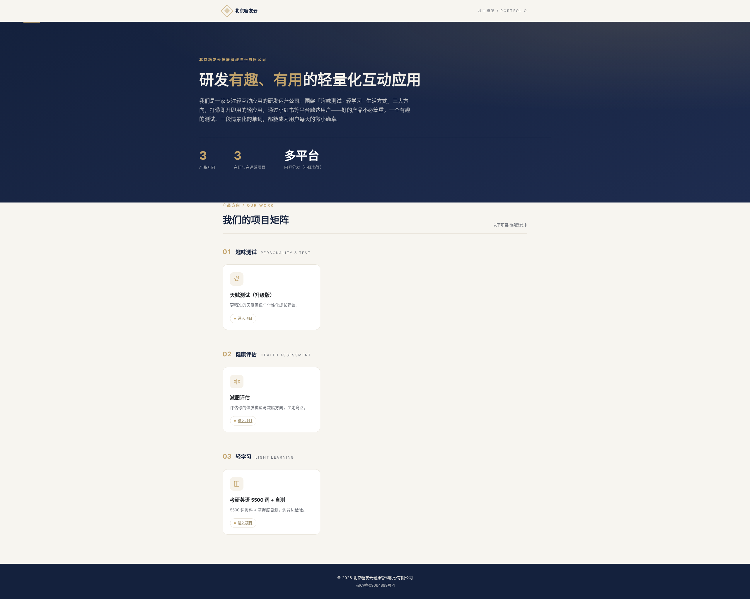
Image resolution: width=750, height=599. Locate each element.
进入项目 (245, 318)
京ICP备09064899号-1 (375, 585)
